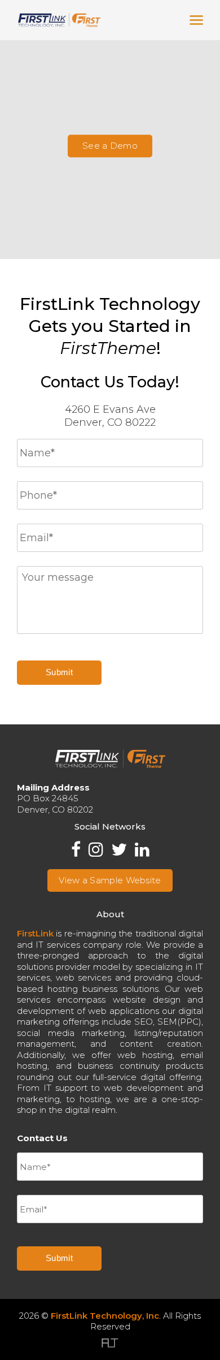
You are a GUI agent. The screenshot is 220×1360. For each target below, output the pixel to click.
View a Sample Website (110, 880)
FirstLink (35, 933)
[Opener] (196, 20)
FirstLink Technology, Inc (105, 1315)
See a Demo (110, 145)
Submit (59, 672)
